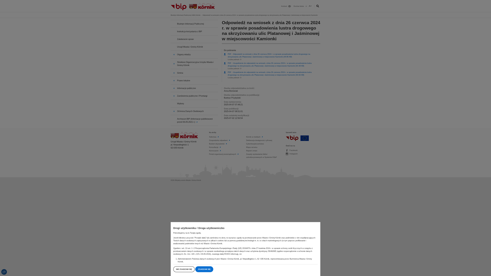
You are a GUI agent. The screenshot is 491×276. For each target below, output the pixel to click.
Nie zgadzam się (184, 269)
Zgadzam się (204, 269)
